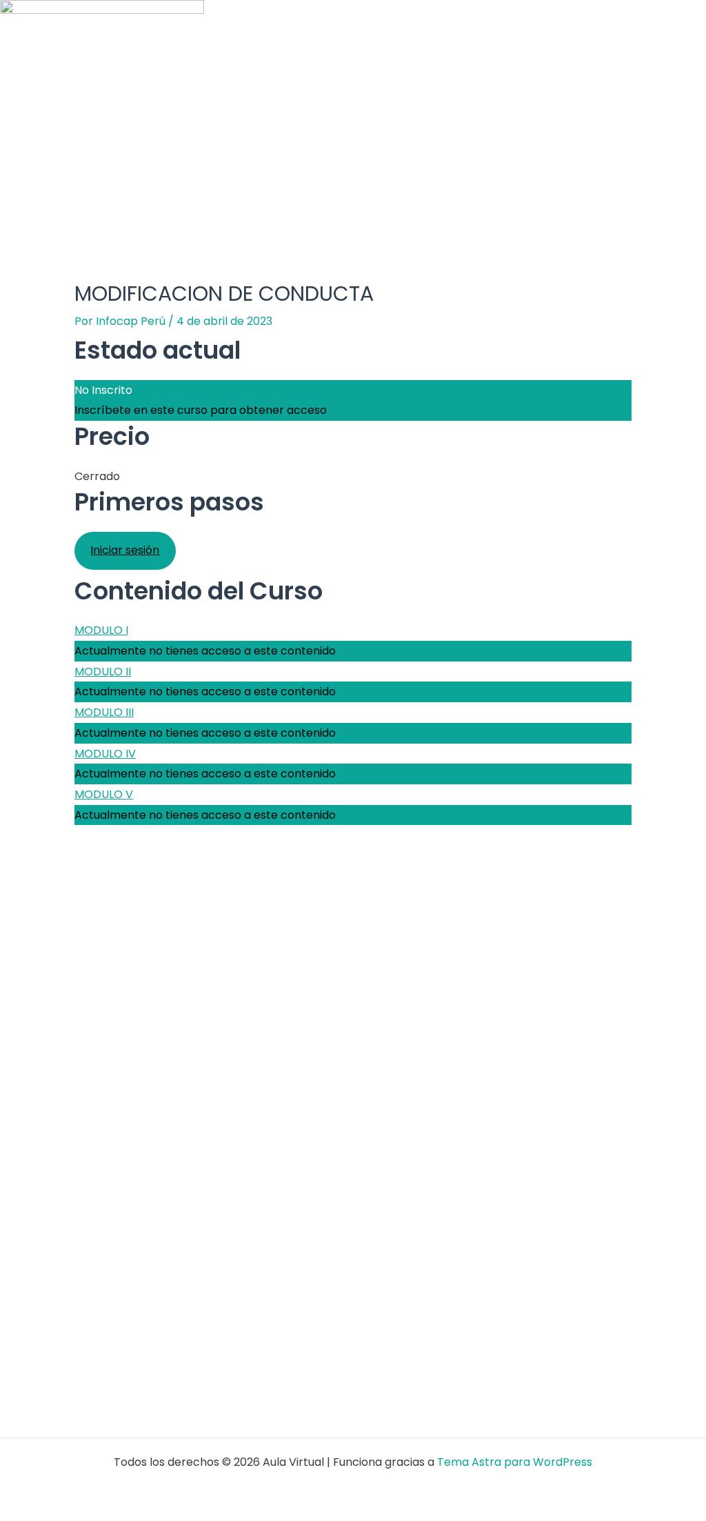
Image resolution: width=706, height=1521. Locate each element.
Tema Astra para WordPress (514, 1462)
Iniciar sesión (124, 550)
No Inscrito (103, 390)
